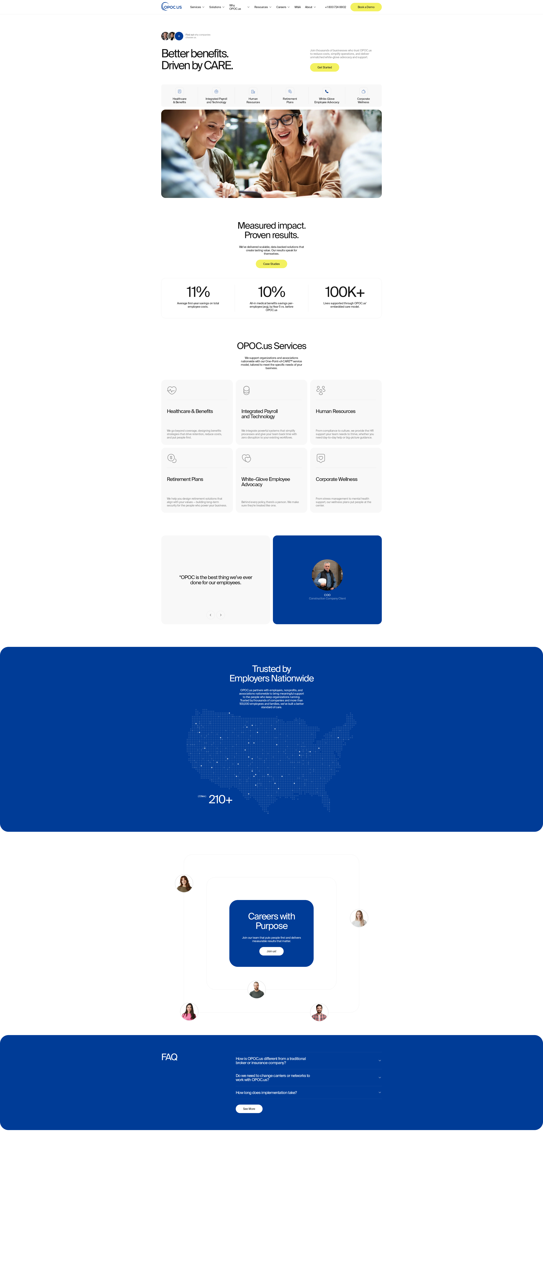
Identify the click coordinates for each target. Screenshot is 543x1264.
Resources (261, 7)
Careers (281, 7)
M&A (298, 7)
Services (195, 7)
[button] (210, 615)
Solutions (215, 7)
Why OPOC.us (235, 7)
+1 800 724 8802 (335, 7)
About (308, 7)
